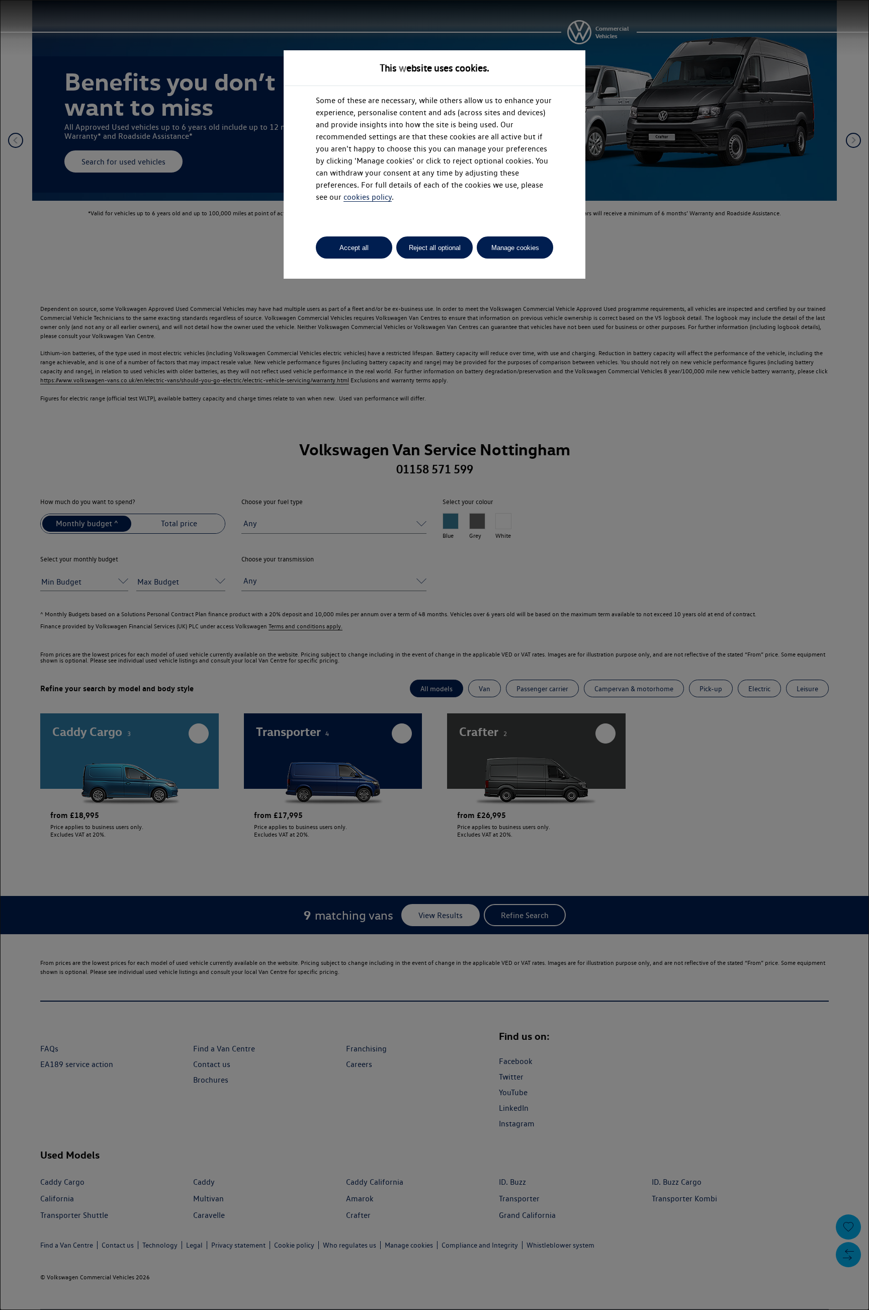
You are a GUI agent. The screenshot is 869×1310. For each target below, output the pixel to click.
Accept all (354, 248)
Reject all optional (435, 248)
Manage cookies (515, 248)
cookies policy (367, 197)
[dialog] (434, 655)
